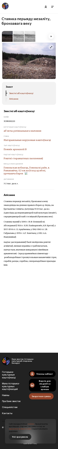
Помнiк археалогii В (15, 149)
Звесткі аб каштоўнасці (21, 93)
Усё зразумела (20, 437)
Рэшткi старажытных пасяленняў (23, 158)
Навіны (5, 395)
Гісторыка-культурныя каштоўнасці (9, 375)
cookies (31, 424)
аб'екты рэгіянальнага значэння (22, 130)
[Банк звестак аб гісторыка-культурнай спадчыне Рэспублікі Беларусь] (5, 7)
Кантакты (7, 413)
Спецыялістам (9, 407)
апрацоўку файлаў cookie (20, 429)
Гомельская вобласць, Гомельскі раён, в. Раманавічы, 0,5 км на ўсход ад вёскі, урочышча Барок (27, 170)
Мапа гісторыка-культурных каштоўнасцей (11, 386)
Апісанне (13, 98)
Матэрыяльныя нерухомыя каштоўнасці (27, 140)
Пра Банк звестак (11, 401)
